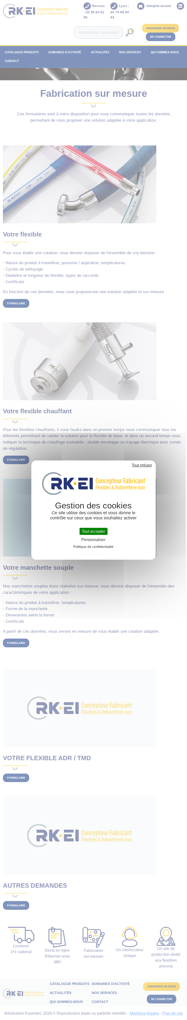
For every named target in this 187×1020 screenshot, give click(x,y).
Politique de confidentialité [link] (93, 547)
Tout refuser (142, 465)
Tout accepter (93, 531)
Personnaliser (93, 540)
